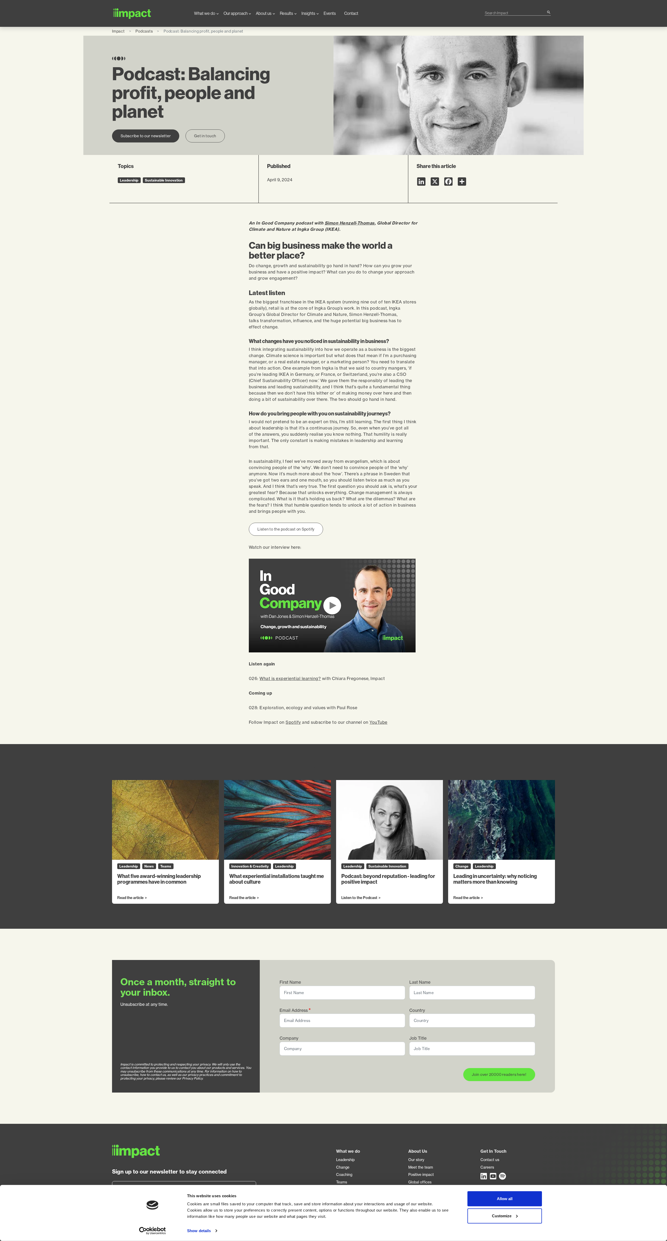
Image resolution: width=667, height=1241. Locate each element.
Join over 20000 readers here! (499, 1074)
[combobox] (516, 12)
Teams (341, 1182)
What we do (204, 13)
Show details (199, 1230)
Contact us (489, 1160)
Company (289, 1038)
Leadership (345, 1160)
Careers (487, 1167)
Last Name (419, 982)
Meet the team (420, 1167)
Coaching (344, 1175)
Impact (118, 31)
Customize (501, 1215)
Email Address (294, 1010)
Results (286, 13)
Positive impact (421, 1175)
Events (330, 13)
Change (342, 1167)
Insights (308, 13)
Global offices (419, 1182)
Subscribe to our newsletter (146, 136)
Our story (416, 1160)
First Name (290, 982)
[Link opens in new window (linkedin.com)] (484, 1176)
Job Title (418, 1038)
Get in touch (205, 136)
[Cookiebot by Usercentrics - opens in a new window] (152, 1231)
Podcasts (144, 31)
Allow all (504, 1198)
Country (417, 1010)
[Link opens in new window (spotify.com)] (502, 1176)
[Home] (149, 13)
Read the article (130, 898)
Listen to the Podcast (359, 898)
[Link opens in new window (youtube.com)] (493, 1176)
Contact (351, 13)
